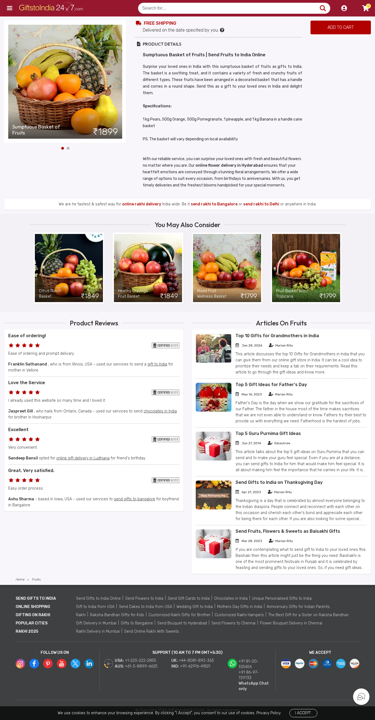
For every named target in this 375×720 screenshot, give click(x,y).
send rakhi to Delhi (261, 204)
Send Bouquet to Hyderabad (182, 623)
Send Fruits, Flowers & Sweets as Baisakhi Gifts (288, 531)
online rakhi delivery (141, 204)
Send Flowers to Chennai (233, 623)
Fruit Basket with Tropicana (291, 294)
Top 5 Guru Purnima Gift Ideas (268, 433)
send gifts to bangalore (134, 499)
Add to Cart (341, 27)
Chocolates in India (231, 598)
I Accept (303, 713)
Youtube (61, 663)
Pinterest (48, 663)
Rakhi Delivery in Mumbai (98, 631)
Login (343, 8)
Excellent (18, 429)
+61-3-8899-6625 (141, 666)
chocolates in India (160, 411)
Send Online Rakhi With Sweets (151, 631)
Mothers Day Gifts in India (239, 606)
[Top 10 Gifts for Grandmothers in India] (213, 361)
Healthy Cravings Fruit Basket (133, 294)
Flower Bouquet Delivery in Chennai (291, 623)
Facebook (34, 663)
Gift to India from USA (95, 606)
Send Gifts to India (36, 598)
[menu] (9, 8)
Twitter (75, 663)
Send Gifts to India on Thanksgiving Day (279, 482)
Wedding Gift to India (195, 606)
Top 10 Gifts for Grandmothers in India (277, 335)
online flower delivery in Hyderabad (229, 165)
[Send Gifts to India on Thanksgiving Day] (213, 508)
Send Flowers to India (144, 598)
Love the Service (26, 382)
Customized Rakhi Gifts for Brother (179, 615)
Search (322, 8)
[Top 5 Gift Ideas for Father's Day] (213, 410)
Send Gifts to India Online (98, 598)
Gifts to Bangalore (137, 623)
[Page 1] (62, 148)
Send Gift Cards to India (189, 598)
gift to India (157, 364)
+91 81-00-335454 (249, 664)
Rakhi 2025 (27, 631)
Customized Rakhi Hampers (239, 615)
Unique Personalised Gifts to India (282, 598)
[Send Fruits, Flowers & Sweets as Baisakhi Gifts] (213, 557)
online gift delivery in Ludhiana (83, 458)
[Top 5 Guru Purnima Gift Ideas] (213, 459)
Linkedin (89, 663)
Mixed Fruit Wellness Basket (211, 294)
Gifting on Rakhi (33, 615)
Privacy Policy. (268, 713)
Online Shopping (33, 606)
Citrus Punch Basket (50, 294)
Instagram (20, 663)
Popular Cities (31, 623)
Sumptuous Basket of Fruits (36, 130)
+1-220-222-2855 (140, 660)
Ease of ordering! (27, 335)
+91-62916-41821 (195, 666)
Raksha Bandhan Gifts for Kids (117, 615)
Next (122, 82)
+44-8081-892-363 (196, 660)
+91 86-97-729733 (249, 675)
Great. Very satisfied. (31, 470)
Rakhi (81, 615)
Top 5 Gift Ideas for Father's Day (271, 384)
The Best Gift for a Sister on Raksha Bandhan (308, 615)
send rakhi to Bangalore (214, 204)
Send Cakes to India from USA (145, 606)
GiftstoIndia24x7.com (52, 8)
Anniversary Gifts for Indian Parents (298, 606)
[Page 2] (68, 148)
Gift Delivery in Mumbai (96, 623)
